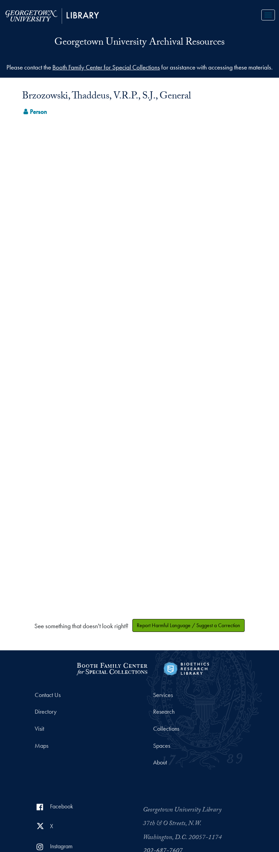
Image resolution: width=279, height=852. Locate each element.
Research (164, 711)
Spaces (161, 745)
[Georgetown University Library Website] (52, 15)
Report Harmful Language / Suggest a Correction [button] (188, 625)
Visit (39, 728)
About (160, 762)
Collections (166, 728)
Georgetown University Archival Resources (139, 43)
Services (163, 695)
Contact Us (48, 695)
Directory (45, 711)
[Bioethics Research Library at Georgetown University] (186, 668)
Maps (41, 745)
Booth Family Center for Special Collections (106, 67)
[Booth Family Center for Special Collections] (111, 668)
